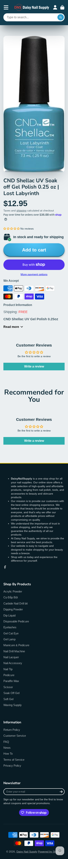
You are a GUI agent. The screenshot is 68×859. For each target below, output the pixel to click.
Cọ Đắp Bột (10, 597)
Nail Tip (7, 669)
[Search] (60, 17)
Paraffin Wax (11, 681)
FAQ (6, 741)
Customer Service (14, 735)
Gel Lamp (9, 639)
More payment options (34, 274)
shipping (21, 210)
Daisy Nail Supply (26, 851)
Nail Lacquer (11, 657)
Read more (11, 326)
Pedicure (8, 675)
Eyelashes (9, 627)
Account (55, 7)
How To (8, 753)
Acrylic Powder (12, 591)
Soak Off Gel (11, 693)
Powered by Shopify (50, 851)
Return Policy (11, 729)
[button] (11, 228)
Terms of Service (13, 759)
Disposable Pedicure (16, 621)
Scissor (8, 687)
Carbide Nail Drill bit (15, 603)
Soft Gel (8, 699)
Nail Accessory (12, 663)
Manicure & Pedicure (16, 645)
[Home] (32, 7)
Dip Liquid (9, 615)
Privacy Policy (12, 765)
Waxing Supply (12, 705)
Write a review (34, 366)
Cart (62, 7)
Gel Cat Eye (11, 633)
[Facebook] (5, 567)
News (7, 747)
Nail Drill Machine (14, 651)
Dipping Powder (13, 609)
